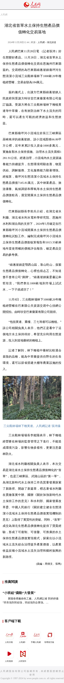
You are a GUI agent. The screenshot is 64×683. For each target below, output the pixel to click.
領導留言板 (49, 642)
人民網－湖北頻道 (47, 42)
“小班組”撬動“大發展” (19, 593)
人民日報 (9, 642)
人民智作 (22, 661)
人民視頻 (9, 661)
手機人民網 (36, 642)
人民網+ (22, 642)
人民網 (3, 14)
